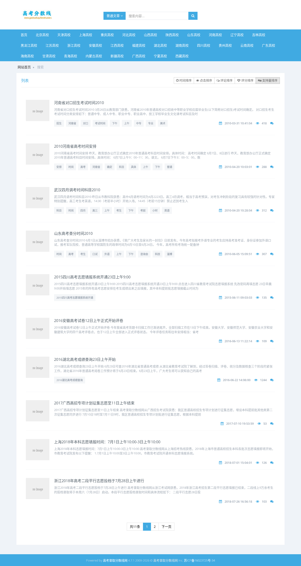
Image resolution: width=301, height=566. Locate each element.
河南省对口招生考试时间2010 (79, 102)
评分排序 (247, 80)
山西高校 (150, 35)
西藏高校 (182, 56)
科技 (157, 254)
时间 (71, 167)
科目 (121, 167)
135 (264, 297)
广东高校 (268, 45)
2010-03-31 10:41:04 (238, 123)
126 (264, 462)
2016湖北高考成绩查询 (69, 380)
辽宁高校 (237, 35)
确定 (109, 167)
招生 (59, 123)
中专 (138, 123)
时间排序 (185, 80)
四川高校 (203, 45)
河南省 (72, 123)
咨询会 (144, 254)
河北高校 (128, 35)
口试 (95, 254)
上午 (126, 123)
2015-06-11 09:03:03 (238, 297)
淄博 (169, 254)
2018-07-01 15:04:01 (238, 462)
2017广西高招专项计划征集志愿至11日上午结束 (94, 403)
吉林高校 (258, 35)
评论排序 (226, 80)
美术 (162, 123)
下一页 (166, 526)
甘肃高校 (48, 56)
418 (264, 123)
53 (265, 423)
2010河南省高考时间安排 (75, 146)
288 (264, 167)
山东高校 (193, 35)
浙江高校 (73, 45)
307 (264, 254)
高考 (83, 167)
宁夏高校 (160, 56)
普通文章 (114, 15)
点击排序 (205, 80)
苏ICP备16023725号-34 (199, 560)
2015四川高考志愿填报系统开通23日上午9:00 (92, 277)
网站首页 (24, 67)
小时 (155, 210)
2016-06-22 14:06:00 (236, 380)
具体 (133, 167)
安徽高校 (95, 45)
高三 (95, 210)
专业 (150, 123)
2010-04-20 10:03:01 (238, 167)
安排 (59, 167)
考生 (119, 210)
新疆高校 (117, 56)
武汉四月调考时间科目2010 (77, 189)
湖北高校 (160, 45)
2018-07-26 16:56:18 (238, 501)
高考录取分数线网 (115, 560)
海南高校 (27, 56)
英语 (167, 210)
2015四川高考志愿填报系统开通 (74, 297)
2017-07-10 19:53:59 (240, 423)
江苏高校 (52, 45)
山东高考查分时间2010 (73, 233)
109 (264, 341)
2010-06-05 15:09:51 (238, 254)
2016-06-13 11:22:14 (238, 341)
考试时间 (100, 123)
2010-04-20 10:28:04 (238, 210)
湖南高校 (182, 45)
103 (264, 501)
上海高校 (85, 35)
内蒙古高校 (94, 56)
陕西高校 (172, 35)
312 (264, 210)
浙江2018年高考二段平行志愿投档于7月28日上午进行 (99, 480)
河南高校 (215, 35)
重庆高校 (107, 35)
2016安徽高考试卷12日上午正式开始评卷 (88, 320)
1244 (263, 380)
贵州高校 (225, 45)
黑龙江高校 (29, 45)
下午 (114, 123)
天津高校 (64, 35)
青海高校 (70, 56)
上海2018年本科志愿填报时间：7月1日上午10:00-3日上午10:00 (107, 441)
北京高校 (42, 35)
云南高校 (246, 45)
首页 (24, 35)
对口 (85, 123)
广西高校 (138, 56)
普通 (169, 167)
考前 (143, 210)
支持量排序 (269, 80)
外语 (107, 254)
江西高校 (117, 45)
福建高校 (138, 45)
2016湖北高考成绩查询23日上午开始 (85, 359)
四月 (83, 210)
